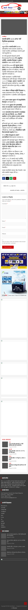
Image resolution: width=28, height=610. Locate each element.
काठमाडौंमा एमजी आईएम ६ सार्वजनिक (17, 190)
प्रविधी (10, 463)
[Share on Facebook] (3, 178)
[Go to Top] (25, 603)
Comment (5, 203)
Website (4, 233)
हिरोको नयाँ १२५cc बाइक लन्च (9, 186)
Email (3, 227)
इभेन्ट (10, 442)
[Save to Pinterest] (14, 178)
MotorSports (4, 505)
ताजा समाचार (6, 440)
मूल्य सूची (10, 449)
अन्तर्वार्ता (2, 513)
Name (4, 221)
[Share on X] (7, 178)
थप (1, 519)
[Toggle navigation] (3, 15)
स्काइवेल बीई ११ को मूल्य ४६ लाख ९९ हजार (16, 546)
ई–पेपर (2, 517)
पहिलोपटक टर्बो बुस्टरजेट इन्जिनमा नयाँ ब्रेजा (16, 552)
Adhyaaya (14, 608)
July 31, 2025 (5, 43)
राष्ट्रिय (10, 456)
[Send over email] (11, 178)
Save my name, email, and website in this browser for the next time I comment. (14, 242)
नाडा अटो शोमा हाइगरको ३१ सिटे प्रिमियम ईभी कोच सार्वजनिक (16, 444)
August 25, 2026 (12, 446)
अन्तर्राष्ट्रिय (4, 36)
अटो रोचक (3, 507)
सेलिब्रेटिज (3, 527)
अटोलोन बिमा (3, 509)
